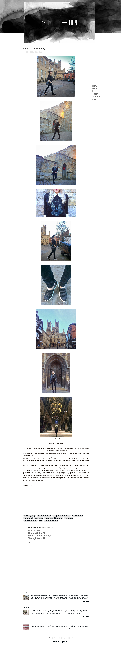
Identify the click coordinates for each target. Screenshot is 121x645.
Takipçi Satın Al (36, 538)
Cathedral (77, 516)
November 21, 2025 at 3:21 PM (47, 527)
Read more (86, 601)
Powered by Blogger (61, 638)
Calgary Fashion (61, 516)
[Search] (99, 3)
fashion (39, 518)
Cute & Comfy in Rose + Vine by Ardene (36, 605)
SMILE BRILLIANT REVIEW (30, 620)
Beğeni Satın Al (36, 533)
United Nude (51, 521)
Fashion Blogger (54, 518)
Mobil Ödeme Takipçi (39, 535)
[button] (88, 48)
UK (40, 521)
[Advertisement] (96, 65)
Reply (29, 542)
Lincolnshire (30, 521)
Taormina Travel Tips (30, 590)
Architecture (44, 516)
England (28, 518)
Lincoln (69, 518)
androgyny (29, 516)
